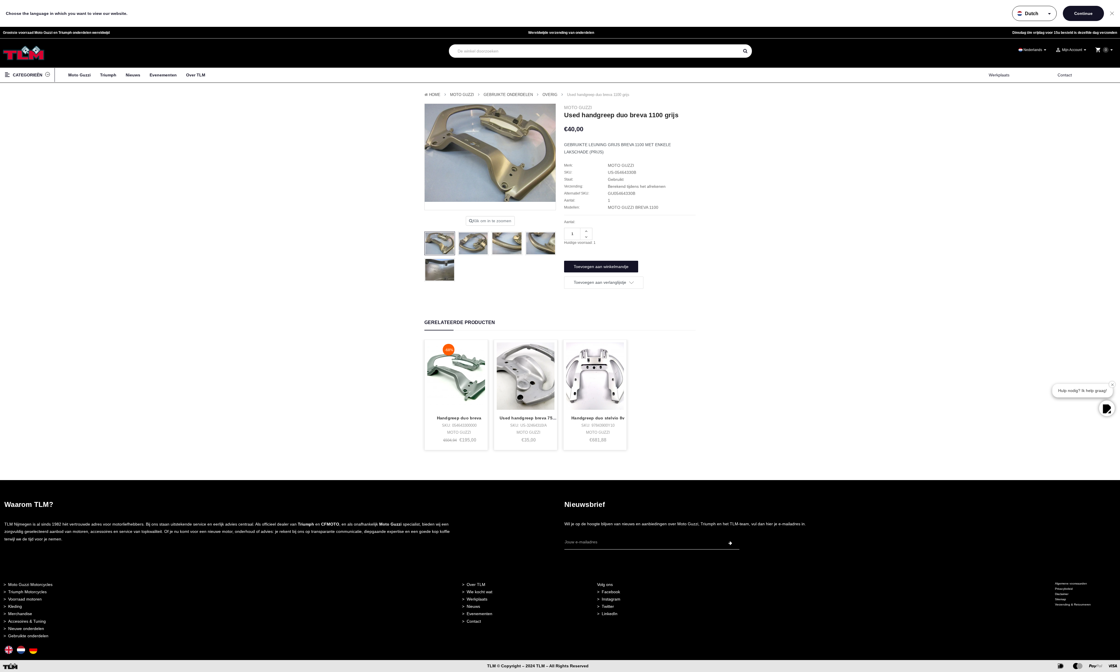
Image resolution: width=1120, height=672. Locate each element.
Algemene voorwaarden (1071, 583)
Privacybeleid (1064, 588)
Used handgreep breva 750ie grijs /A (537, 418)
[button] (1106, 408)
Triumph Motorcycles (27, 591)
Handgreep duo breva (459, 418)
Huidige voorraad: (580, 243)
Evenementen (163, 75)
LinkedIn (609, 613)
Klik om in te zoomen (492, 220)
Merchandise (20, 613)
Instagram (611, 599)
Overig (549, 94)
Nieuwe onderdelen (26, 628)
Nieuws (133, 75)
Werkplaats (999, 75)
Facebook (611, 591)
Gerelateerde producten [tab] (459, 322)
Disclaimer (1061, 594)
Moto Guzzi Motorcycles (30, 584)
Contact (1065, 75)
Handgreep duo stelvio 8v (597, 418)
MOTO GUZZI (462, 94)
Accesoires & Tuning (27, 621)
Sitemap (1060, 599)
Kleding (15, 606)
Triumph (108, 75)
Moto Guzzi (79, 75)
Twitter (608, 606)
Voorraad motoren (25, 599)
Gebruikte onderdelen (508, 94)
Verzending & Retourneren (1073, 604)
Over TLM (195, 75)
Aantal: (569, 222)
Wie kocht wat (479, 591)
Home (434, 94)
